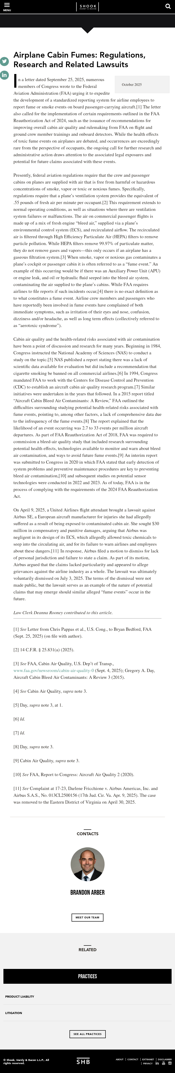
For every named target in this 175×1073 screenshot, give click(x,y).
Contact (132, 1059)
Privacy (147, 1063)
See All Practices (88, 1034)
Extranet (148, 1059)
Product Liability (19, 996)
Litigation (13, 1013)
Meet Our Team (87, 917)
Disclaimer (165, 1059)
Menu (7, 10)
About (120, 1059)
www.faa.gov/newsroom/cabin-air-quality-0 (53, 670)
